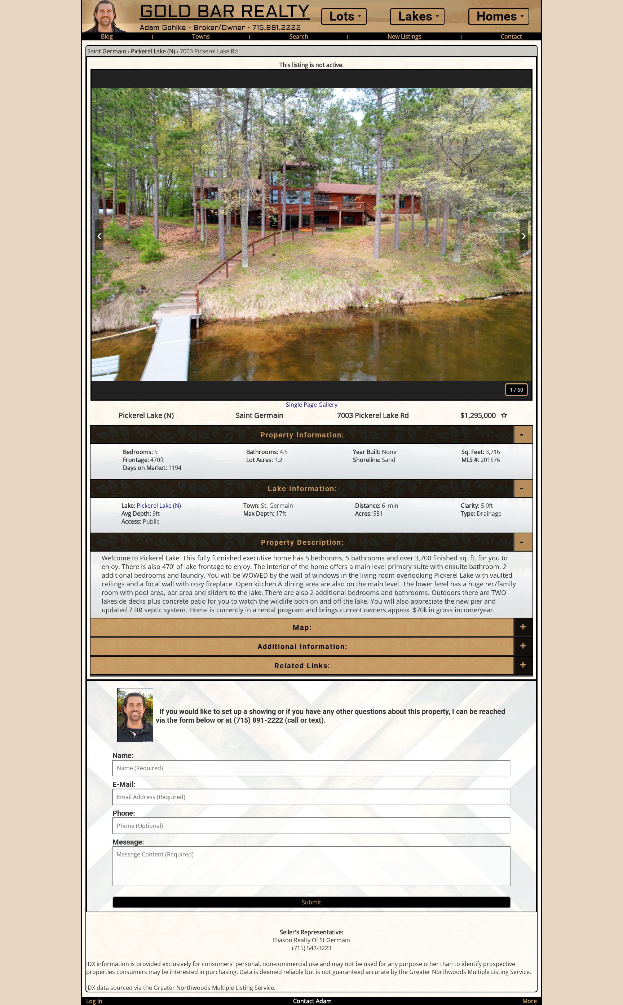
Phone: (123, 813)
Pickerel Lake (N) (153, 51)
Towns (201, 36)
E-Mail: (124, 784)
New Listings (404, 36)
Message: (128, 842)
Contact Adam (312, 1001)
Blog (107, 36)
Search (299, 36)
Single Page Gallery (311, 405)
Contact (511, 36)
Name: (123, 755)
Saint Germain (106, 51)
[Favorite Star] (504, 415)
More (529, 1001)
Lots (342, 16)
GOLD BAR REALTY (225, 12)
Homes (497, 16)
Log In (94, 1001)
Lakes (415, 16)
